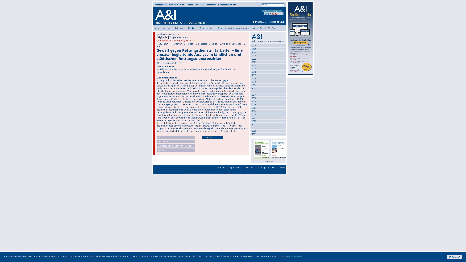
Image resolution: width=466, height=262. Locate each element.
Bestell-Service (195, 5)
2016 (254, 78)
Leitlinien (179, 28)
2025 (254, 49)
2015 (254, 82)
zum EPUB (163, 141)
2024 (254, 52)
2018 (254, 72)
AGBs (282, 167)
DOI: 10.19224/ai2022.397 (169, 63)
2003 (254, 121)
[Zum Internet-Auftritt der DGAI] (276, 21)
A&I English (273, 28)
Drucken (162, 150)
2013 (254, 88)
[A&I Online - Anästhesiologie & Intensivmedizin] (180, 17)
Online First (258, 28)
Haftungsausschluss (267, 167)
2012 (254, 91)
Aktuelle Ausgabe (163, 28)
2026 (254, 46)
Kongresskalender (227, 5)
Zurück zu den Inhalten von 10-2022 (174, 146)
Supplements (206, 28)
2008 (254, 105)
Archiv (191, 28)
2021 (254, 62)
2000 (254, 131)
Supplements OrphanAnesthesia (232, 28)
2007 (254, 108)
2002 (254, 124)
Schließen (455, 256)
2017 (254, 75)
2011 (254, 95)
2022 (254, 59)
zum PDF (162, 137)
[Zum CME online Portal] (273, 12)
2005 (254, 114)
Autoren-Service (176, 5)
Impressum (234, 167)
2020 (254, 65)
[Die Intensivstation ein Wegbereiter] (277, 149)
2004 (254, 118)
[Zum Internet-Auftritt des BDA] (259, 21)
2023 (254, 55)
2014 (254, 85)
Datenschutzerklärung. (295, 256)
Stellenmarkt (210, 5)
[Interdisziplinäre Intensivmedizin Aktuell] (260, 149)
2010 (254, 98)
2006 (254, 111)
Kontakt (221, 167)
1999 (254, 134)
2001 (254, 128)
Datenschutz (248, 167)
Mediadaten (161, 5)
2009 (254, 101)
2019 (254, 69)
